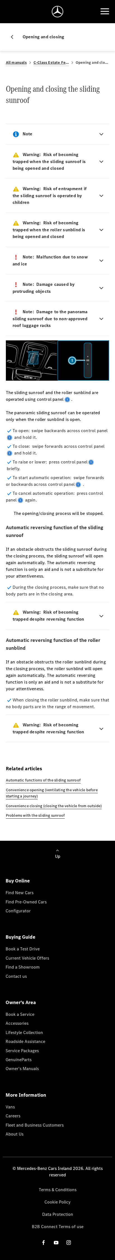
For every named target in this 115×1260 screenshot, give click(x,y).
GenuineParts (19, 1060)
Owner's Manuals (22, 1068)
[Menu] (104, 11)
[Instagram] (68, 1242)
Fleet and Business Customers (35, 1125)
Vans (10, 1107)
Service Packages (22, 1051)
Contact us (16, 976)
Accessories (17, 1023)
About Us (14, 1134)
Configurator (18, 911)
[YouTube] (56, 1242)
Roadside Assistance (25, 1041)
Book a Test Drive (23, 949)
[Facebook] (43, 1242)
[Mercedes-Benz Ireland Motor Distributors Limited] (57, 11)
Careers (13, 1116)
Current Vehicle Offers (27, 958)
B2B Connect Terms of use (57, 1227)
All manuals (16, 62)
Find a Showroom (23, 967)
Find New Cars (19, 893)
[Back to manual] (14, 37)
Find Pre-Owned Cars (26, 902)
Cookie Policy (57, 1202)
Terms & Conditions (57, 1190)
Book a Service (20, 1014)
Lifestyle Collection (24, 1032)
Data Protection (57, 1214)
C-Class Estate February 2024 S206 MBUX (51, 62)
